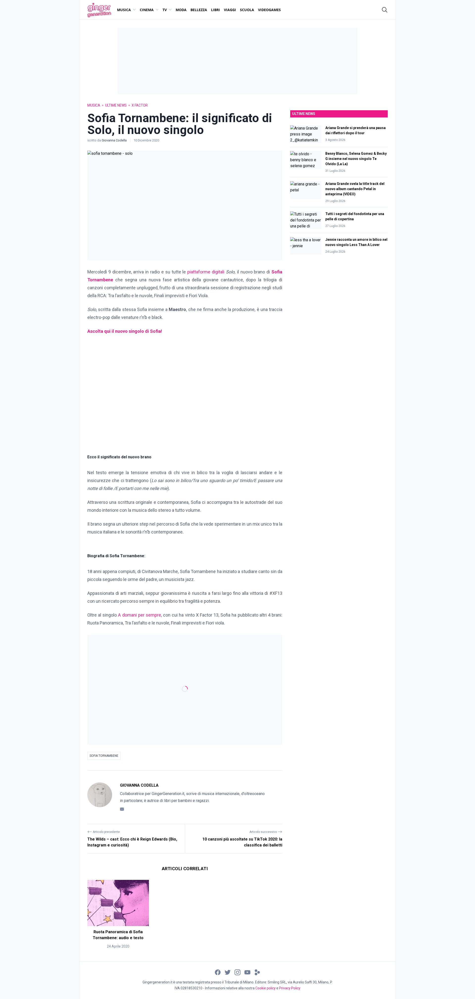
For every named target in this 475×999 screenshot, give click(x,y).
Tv (165, 9)
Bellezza (198, 9)
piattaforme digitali (205, 271)
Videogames (269, 9)
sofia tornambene (104, 755)
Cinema (147, 9)
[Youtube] (247, 972)
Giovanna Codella (114, 140)
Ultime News (116, 105)
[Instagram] (237, 972)
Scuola (247, 9)
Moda (181, 9)
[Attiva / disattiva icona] (385, 10)
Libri (215, 9)
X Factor (140, 105)
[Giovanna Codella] (99, 797)
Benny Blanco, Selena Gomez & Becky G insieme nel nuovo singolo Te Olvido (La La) (356, 159)
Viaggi (230, 9)
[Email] (122, 809)
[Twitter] (228, 972)
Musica (124, 9)
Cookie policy (265, 988)
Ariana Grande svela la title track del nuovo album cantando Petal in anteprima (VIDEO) (354, 189)
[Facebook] (218, 972)
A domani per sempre (139, 615)
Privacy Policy (289, 988)
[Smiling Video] (257, 972)
